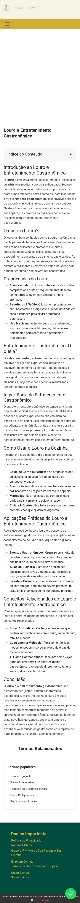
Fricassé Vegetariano (22, 782)
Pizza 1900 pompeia (22, 795)
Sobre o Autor (20, 877)
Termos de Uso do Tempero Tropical (34, 866)
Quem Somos (20, 873)
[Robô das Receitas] (40, 900)
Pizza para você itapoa (23, 801)
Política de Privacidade (26, 840)
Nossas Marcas (21, 845)
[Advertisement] (40, 78)
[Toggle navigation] (7, 24)
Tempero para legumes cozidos (29, 788)
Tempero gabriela (20, 776)
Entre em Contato (22, 861)
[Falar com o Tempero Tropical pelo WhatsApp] (70, 893)
